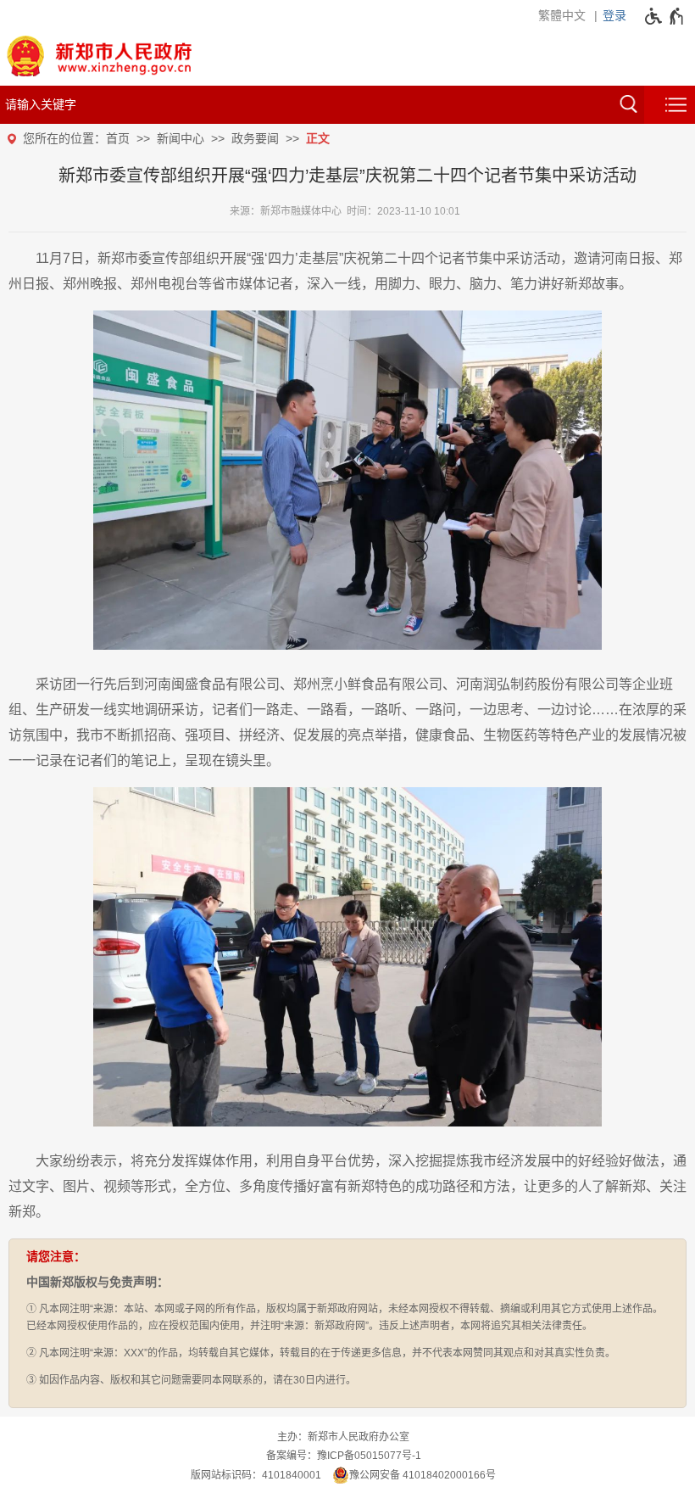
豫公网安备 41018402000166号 (422, 1475)
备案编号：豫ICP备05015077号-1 (343, 1456)
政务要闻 (255, 138)
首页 (118, 138)
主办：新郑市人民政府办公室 (343, 1437)
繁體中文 (562, 15)
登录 (614, 15)
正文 (318, 138)
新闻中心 (180, 138)
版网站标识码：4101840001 (256, 1475)
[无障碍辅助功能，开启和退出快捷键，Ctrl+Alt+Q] (665, 16)
